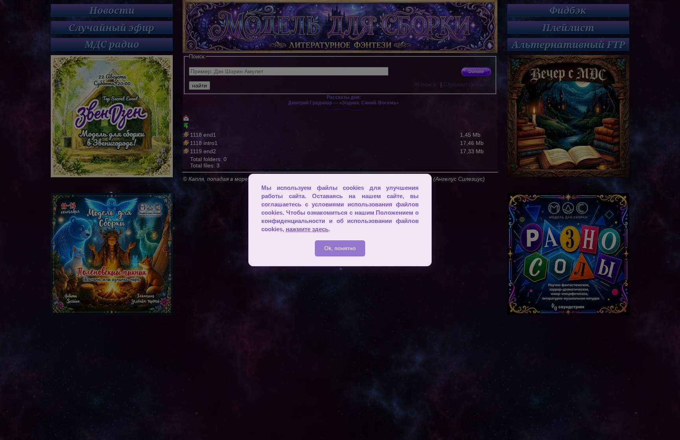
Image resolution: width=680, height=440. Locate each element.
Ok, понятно (340, 248)
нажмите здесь (307, 229)
